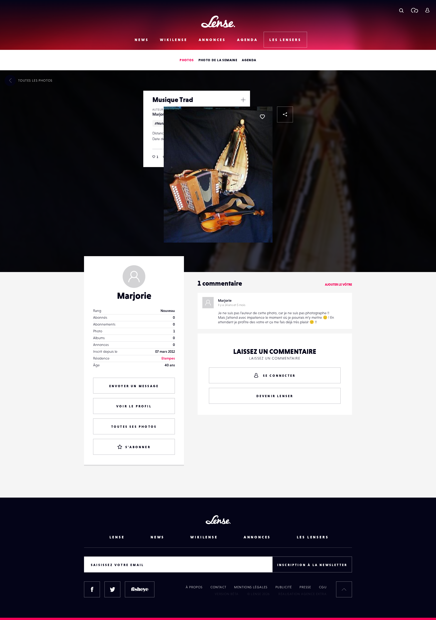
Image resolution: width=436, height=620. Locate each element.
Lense (117, 537)
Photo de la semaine (218, 60)
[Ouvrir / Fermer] (243, 100)
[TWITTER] (112, 589)
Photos (187, 60)
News (142, 40)
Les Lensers (285, 40)
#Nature (161, 123)
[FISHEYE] (139, 589)
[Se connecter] (427, 10)
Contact (219, 587)
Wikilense (173, 40)
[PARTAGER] (285, 114)
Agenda (247, 40)
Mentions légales (251, 587)
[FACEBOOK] (92, 589)
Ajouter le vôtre (338, 284)
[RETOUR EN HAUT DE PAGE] (344, 589)
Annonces (212, 40)
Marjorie (159, 114)
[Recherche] (401, 10)
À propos (194, 587)
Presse (305, 587)
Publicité (283, 587)
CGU (323, 587)
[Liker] (262, 117)
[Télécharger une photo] (414, 10)
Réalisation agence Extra (302, 594)
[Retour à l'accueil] (218, 22)
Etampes (168, 358)
